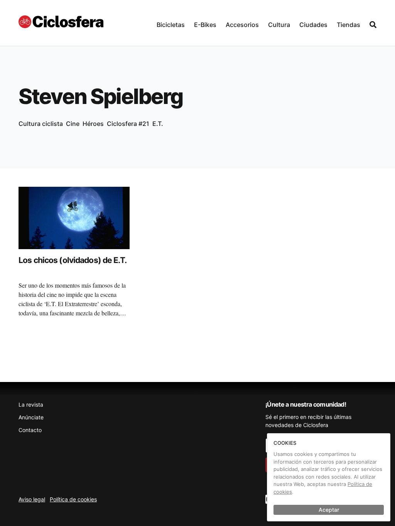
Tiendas (348, 24)
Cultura (279, 24)
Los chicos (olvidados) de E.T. (73, 260)
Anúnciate (31, 417)
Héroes (93, 123)
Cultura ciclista (41, 123)
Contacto (30, 430)
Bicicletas (171, 24)
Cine (72, 123)
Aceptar (329, 509)
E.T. (157, 123)
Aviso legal (32, 499)
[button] (171, 23)
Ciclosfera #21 (128, 123)
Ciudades (313, 24)
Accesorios (242, 24)
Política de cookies (73, 499)
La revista (31, 404)
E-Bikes (205, 24)
